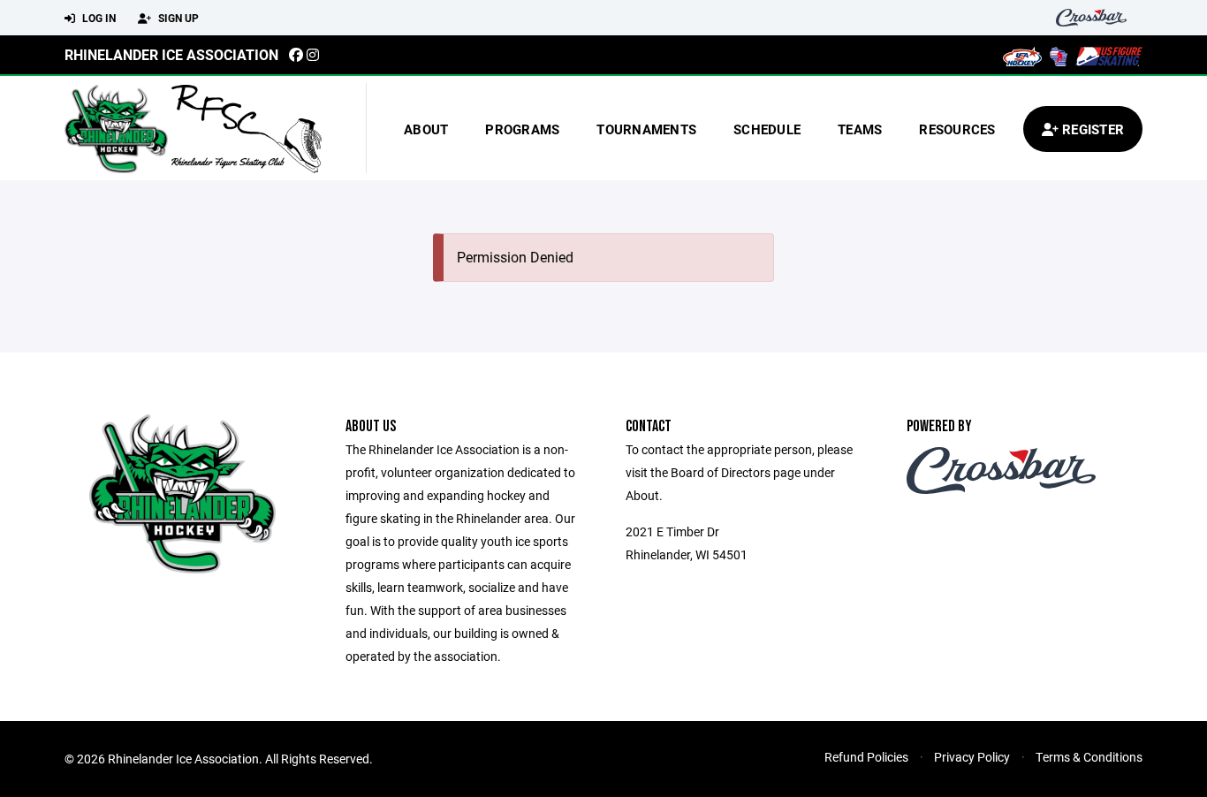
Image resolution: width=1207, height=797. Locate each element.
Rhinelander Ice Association (171, 54)
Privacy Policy (972, 756)
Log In (98, 18)
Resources (957, 129)
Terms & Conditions (1089, 756)
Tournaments (646, 129)
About (426, 129)
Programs (522, 129)
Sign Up (177, 18)
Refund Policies (866, 756)
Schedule (767, 129)
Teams (860, 129)
